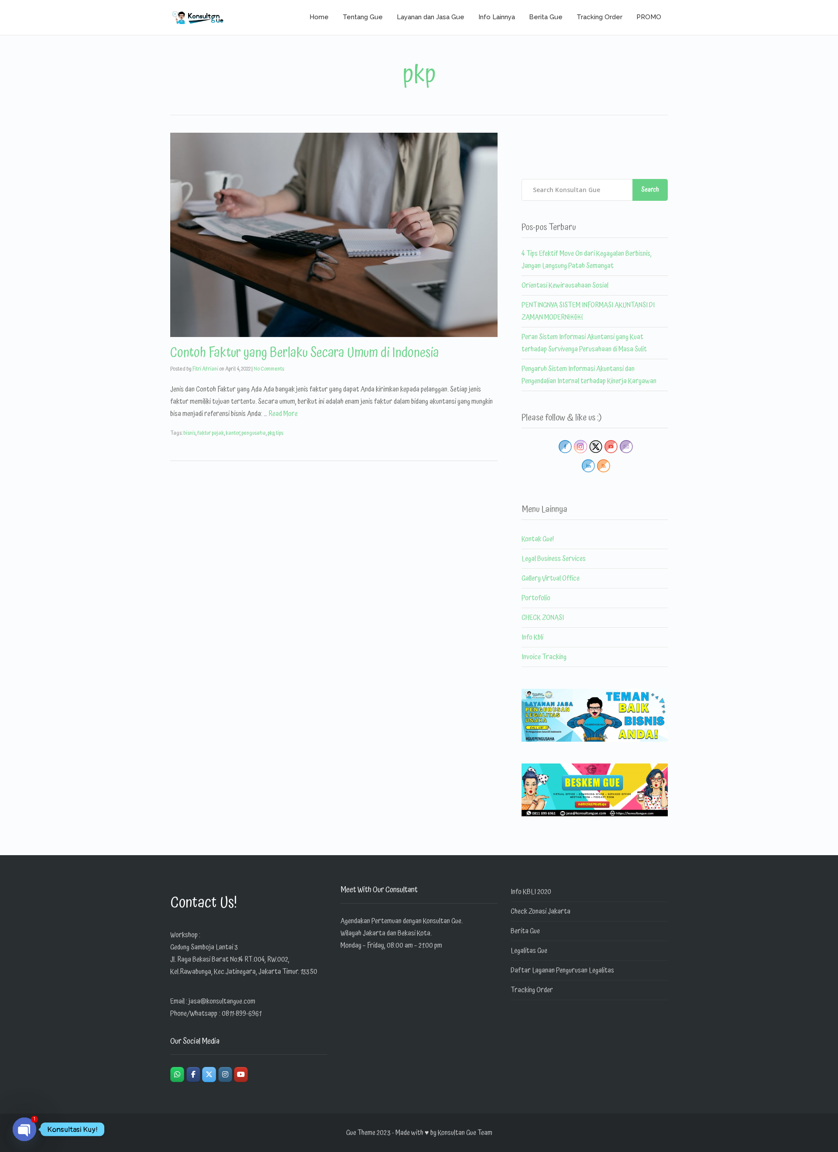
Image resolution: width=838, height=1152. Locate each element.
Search (650, 189)
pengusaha (253, 433)
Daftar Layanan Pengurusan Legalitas (562, 970)
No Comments (269, 369)
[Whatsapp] (177, 1074)
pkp (271, 433)
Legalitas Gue (529, 950)
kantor (233, 433)
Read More (283, 414)
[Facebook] (193, 1074)
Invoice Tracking (544, 657)
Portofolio (536, 598)
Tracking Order (599, 17)
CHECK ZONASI (543, 617)
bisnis (189, 433)
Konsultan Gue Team (465, 1132)
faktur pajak (210, 433)
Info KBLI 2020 (531, 892)
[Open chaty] (24, 1129)
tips (279, 433)
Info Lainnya (496, 17)
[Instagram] (225, 1074)
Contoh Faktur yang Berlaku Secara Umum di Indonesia (304, 353)
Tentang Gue (363, 17)
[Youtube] (241, 1074)
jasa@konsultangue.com (222, 1001)
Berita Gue (546, 17)
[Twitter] (209, 1074)
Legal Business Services (554, 558)
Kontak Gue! (538, 539)
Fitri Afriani (205, 369)
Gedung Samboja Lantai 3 (204, 947)
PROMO (648, 17)
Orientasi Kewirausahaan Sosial (565, 285)
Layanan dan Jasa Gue (430, 17)
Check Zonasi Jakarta (540, 911)
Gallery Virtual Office (551, 578)
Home (319, 17)
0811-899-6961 (241, 1013)
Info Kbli (532, 637)
